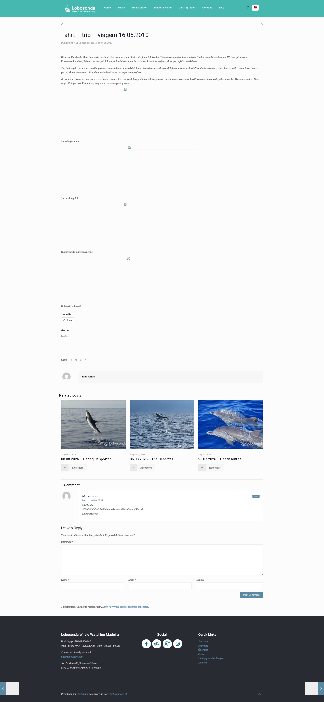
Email (132, 579)
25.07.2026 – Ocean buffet (219, 459)
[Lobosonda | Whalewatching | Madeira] (79, 7)
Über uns (203, 649)
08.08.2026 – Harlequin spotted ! (87, 459)
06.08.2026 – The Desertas (151, 459)
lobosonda (84, 42)
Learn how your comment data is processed (125, 606)
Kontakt (202, 662)
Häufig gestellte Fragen (210, 658)
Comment (67, 541)
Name (65, 579)
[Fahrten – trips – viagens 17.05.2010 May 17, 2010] (314, 688)
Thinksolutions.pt (117, 694)
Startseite (203, 641)
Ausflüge (203, 645)
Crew (201, 654)
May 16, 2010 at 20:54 (92, 500)
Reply (256, 496)
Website (200, 579)
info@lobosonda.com (72, 656)
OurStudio (82, 694)
